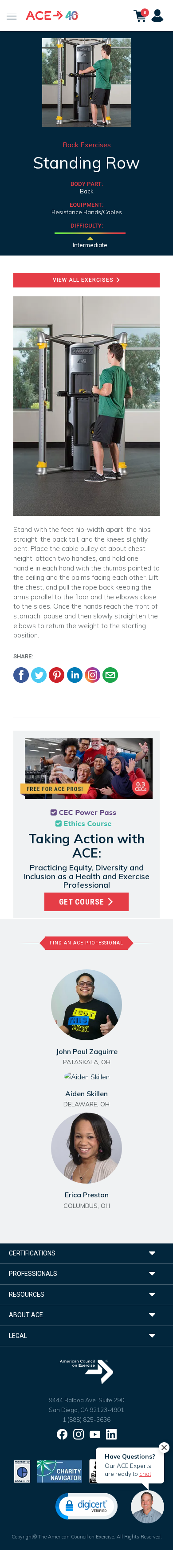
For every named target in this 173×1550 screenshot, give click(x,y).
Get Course (82, 901)
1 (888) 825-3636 (86, 1419)
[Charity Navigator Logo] (59, 1471)
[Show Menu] (12, 15)
